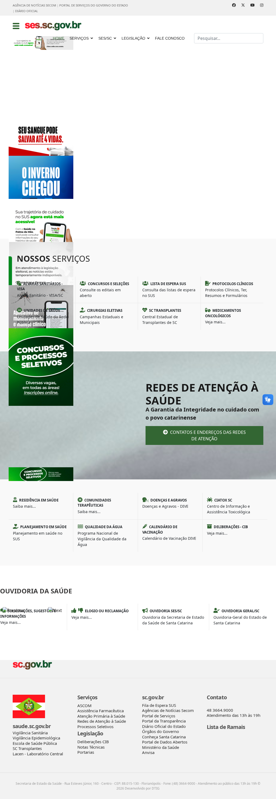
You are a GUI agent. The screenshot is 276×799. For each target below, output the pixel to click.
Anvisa (148, 752)
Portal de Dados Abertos (164, 742)
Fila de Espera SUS (159, 705)
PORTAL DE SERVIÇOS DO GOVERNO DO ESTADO (93, 5)
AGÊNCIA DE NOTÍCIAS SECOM (34, 5)
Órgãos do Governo (160, 731)
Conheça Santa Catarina (164, 736)
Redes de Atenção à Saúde (101, 721)
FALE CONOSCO (170, 38)
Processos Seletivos (95, 726)
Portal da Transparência (164, 721)
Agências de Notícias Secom (168, 710)
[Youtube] (252, 5)
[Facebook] (234, 5)
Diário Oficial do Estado (164, 726)
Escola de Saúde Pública (35, 743)
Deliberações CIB (93, 741)
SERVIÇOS (79, 38)
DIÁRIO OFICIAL (26, 11)
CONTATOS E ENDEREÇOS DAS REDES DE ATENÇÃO (207, 435)
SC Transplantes (27, 748)
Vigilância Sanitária (30, 732)
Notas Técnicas (91, 747)
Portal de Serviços (158, 715)
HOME (58, 38)
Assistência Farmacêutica (100, 710)
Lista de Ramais (226, 727)
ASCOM (84, 705)
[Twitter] (243, 5)
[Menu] (16, 26)
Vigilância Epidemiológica (36, 738)
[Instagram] (261, 5)
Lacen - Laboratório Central (38, 753)
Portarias (85, 752)
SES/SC (105, 38)
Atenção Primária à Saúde (101, 716)
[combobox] (228, 38)
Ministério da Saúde (160, 747)
